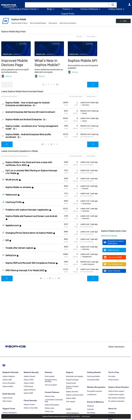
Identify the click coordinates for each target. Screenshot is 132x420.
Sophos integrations (10, 413)
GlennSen (85, 211)
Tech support (70, 402)
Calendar (90, 409)
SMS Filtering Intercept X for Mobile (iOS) (25, 270)
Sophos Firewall (29, 376)
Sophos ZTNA (29, 380)
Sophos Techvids (72, 391)
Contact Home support (116, 394)
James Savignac (88, 264)
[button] (113, 4)
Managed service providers (51, 380)
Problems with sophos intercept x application (27, 209)
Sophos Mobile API (82, 60)
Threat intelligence (72, 413)
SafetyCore (11, 255)
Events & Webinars (89, 9)
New (124, 21)
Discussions (53, 23)
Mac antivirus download (116, 398)
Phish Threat (7, 401)
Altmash (85, 189)
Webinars (90, 406)
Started (89, 111)
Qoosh (84, 113)
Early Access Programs (68, 23)
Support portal (71, 383)
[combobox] (67, 4)
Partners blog (49, 396)
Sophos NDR (28, 393)
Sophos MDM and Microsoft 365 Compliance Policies (30, 263)
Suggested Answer (3, 171)
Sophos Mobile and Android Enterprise (24, 119)
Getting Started (115, 9)
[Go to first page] (42, 144)
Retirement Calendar (109, 236)
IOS (7, 240)
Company (111, 413)
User (129, 4)
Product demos (113, 380)
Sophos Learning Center (74, 395)
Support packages (72, 380)
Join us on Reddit (115, 257)
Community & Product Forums (23, 9)
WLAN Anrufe (12, 179)
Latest (89, 102)
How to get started (93, 376)
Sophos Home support (116, 391)
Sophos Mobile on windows (18, 187)
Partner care (49, 411)
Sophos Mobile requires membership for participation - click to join (66, 416)
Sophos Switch (29, 383)
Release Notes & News (19, 23)
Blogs (49, 9)
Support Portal (67, 14)
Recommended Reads (38, 23)
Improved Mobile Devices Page (14, 62)
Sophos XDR (7, 380)
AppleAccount (12, 225)
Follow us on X (113, 250)
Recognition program (94, 391)
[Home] (12, 6)
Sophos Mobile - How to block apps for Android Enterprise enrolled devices (28, 104)
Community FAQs (93, 380)
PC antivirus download (116, 401)
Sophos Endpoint (9, 376)
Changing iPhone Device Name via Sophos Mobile (29, 233)
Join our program (51, 385)
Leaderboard (91, 394)
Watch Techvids (114, 271)
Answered (3, 163)
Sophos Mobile (8, 386)
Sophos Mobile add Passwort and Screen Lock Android (31, 216)
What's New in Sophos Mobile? (47, 62)
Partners (66, 9)
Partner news (49, 408)
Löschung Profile (14, 202)
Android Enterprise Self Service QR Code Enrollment (30, 112)
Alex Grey (85, 105)
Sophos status (71, 398)
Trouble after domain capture (19, 248)
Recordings (91, 413)
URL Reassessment (115, 264)
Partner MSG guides (52, 405)
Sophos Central (29, 404)
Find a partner (50, 376)
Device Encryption (9, 383)
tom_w (8, 76)
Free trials (111, 376)
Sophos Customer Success (72, 387)
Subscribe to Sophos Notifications (116, 242)
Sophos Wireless (30, 390)
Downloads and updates (74, 376)
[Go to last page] (57, 84)
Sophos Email (7, 398)
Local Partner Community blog (54, 400)
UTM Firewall (28, 386)
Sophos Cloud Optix (31, 408)
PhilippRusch (87, 257)
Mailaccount (11, 194)
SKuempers (86, 204)
